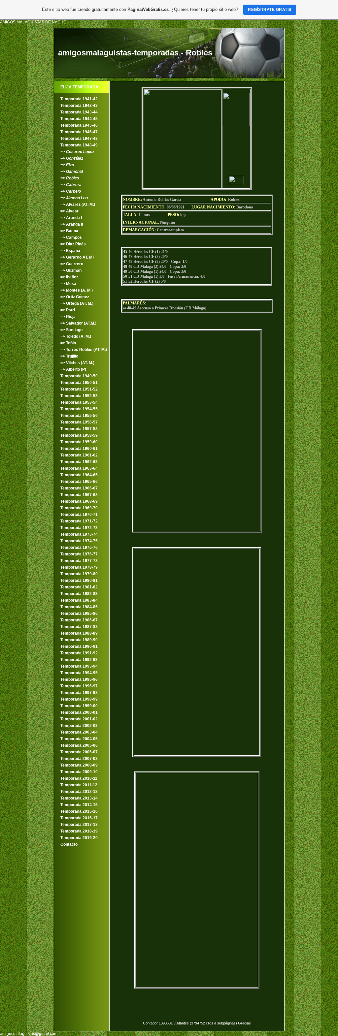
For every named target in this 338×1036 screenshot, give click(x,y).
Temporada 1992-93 (79, 659)
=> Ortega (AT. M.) (76, 303)
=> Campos (71, 237)
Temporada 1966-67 (79, 488)
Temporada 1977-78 (79, 560)
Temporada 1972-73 (79, 527)
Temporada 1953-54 (79, 402)
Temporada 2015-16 (79, 811)
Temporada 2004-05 (79, 739)
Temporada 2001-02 (79, 719)
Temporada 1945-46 (79, 125)
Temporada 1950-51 (79, 382)
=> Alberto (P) (73, 369)
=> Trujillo (69, 356)
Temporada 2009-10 (79, 771)
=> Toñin (68, 343)
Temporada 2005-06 (79, 745)
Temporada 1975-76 (79, 547)
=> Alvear (69, 211)
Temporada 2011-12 (78, 785)
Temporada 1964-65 (79, 475)
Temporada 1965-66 (79, 481)
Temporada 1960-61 (79, 448)
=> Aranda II (71, 224)
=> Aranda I (71, 217)
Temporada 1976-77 (79, 554)
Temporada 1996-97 (79, 686)
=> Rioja (68, 316)
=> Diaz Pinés (73, 244)
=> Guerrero (71, 264)
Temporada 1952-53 (79, 395)
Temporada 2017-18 (79, 824)
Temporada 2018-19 (79, 831)
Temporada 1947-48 (79, 138)
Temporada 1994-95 (79, 673)
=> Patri (67, 310)
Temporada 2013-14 (79, 798)
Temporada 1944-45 (79, 118)
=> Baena (69, 231)
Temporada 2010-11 (78, 778)
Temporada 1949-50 (79, 376)
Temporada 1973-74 (79, 534)
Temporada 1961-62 (79, 455)
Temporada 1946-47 (79, 132)
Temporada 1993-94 (79, 666)
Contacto (69, 844)
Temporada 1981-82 (79, 587)
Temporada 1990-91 (79, 646)
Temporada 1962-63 (79, 461)
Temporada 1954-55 (79, 409)
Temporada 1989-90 (79, 640)
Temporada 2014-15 (79, 804)
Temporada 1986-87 (79, 620)
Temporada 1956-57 (79, 422)
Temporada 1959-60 (79, 442)
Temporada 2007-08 (79, 758)
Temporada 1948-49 (79, 145)
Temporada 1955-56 (79, 415)
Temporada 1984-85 (79, 607)
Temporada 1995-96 (79, 679)
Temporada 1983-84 (79, 600)
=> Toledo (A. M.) (75, 336)
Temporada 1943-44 (79, 112)
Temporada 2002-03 (79, 725)
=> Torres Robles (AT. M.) (83, 349)
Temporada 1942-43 (79, 105)
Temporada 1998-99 (79, 699)
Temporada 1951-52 (79, 389)
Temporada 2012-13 (79, 791)
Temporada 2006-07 (79, 752)
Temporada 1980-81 (79, 580)
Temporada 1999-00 (79, 706)
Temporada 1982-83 (79, 593)
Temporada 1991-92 (79, 653)
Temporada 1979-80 (79, 574)
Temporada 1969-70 (79, 508)
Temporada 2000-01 (79, 712)
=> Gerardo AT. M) (77, 257)
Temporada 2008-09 (79, 765)
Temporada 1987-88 (79, 626)
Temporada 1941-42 (79, 99)
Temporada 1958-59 (79, 435)
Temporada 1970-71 (79, 514)
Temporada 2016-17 (79, 818)
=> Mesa (68, 283)
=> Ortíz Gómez (74, 297)
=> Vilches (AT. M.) (77, 363)
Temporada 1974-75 (79, 541)
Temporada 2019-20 (79, 837)
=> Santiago (71, 330)
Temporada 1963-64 (79, 468)
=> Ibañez (69, 277)
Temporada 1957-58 (79, 428)
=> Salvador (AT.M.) (78, 323)
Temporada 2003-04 (79, 732)
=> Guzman (71, 270)
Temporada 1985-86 (79, 613)
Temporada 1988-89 (79, 633)
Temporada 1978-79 (79, 567)
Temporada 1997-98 (79, 692)
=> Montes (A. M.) (76, 290)
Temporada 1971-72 (79, 521)
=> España (70, 250)
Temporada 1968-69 (79, 501)
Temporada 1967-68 (79, 494)
